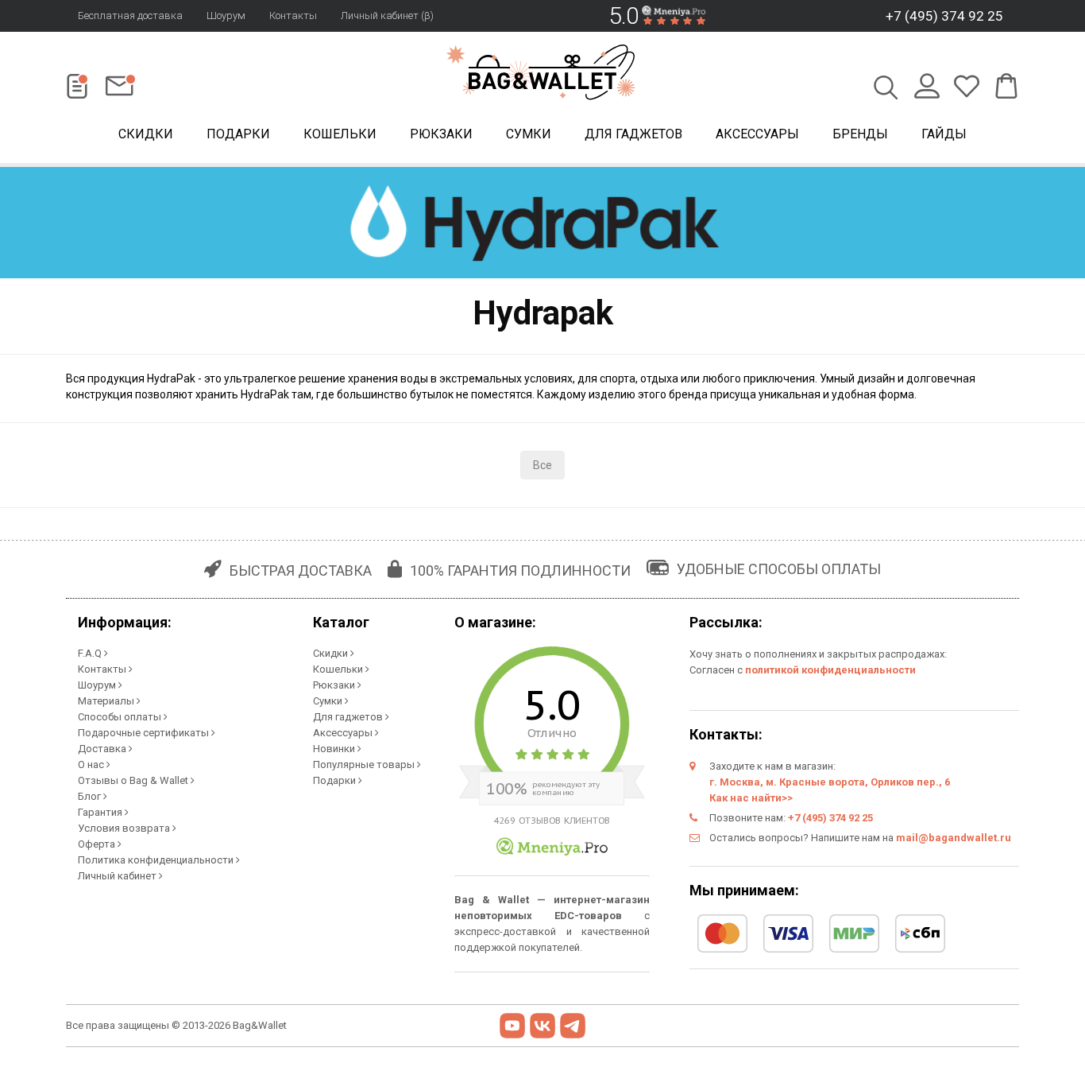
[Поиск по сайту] (886, 89)
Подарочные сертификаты (144, 733)
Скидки (145, 134)
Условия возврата (125, 828)
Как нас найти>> (751, 798)
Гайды (944, 134)
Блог (90, 796)
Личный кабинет (118, 876)
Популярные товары (365, 764)
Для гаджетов (633, 134)
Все (542, 465)
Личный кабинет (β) (387, 15)
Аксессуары (757, 134)
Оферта (98, 844)
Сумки (528, 134)
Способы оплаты (121, 717)
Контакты (293, 15)
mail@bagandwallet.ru (953, 838)
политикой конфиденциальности (830, 670)
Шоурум (226, 15)
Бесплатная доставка (130, 15)
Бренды (860, 134)
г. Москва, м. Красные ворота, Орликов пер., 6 (829, 782)
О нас (92, 764)
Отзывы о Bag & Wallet (134, 780)
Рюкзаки (441, 134)
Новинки (335, 749)
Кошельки (339, 134)
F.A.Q (91, 653)
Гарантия (101, 812)
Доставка (103, 749)
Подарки (238, 134)
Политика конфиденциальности (157, 860)
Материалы (107, 701)
